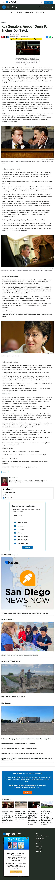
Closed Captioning (40, 838)
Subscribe (27, 547)
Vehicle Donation (21, 876)
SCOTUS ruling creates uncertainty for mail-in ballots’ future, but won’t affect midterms (7, 816)
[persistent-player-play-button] (4, 7)
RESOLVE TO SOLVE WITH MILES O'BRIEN (13, 697)
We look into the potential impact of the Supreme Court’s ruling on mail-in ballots (24, 613)
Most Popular (6, 703)
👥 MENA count (7, 498)
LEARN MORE (16, 872)
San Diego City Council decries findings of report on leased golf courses (22, 753)
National (19, 12)
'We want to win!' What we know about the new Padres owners (19, 748)
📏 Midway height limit (9, 492)
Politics (3, 809)
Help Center (38, 851)
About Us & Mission (22, 836)
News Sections (40, 12)
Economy (43, 809)
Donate (27, 792)
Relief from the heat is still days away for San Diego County (18, 743)
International (29, 12)
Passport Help (39, 848)
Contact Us (38, 841)
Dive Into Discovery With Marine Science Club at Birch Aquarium (19, 655)
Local (12, 12)
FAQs (37, 843)
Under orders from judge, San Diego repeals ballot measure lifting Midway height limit (26, 739)
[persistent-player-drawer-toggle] (53, 7)
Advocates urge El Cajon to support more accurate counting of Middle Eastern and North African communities (26, 759)
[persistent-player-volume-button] (8, 7)
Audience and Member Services (42, 836)
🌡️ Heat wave (6, 495)
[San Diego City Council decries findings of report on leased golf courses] (21, 805)
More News (6, 799)
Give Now (48, 2)
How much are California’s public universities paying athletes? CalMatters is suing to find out (47, 817)
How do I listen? (39, 846)
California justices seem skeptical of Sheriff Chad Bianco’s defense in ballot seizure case (34, 817)
